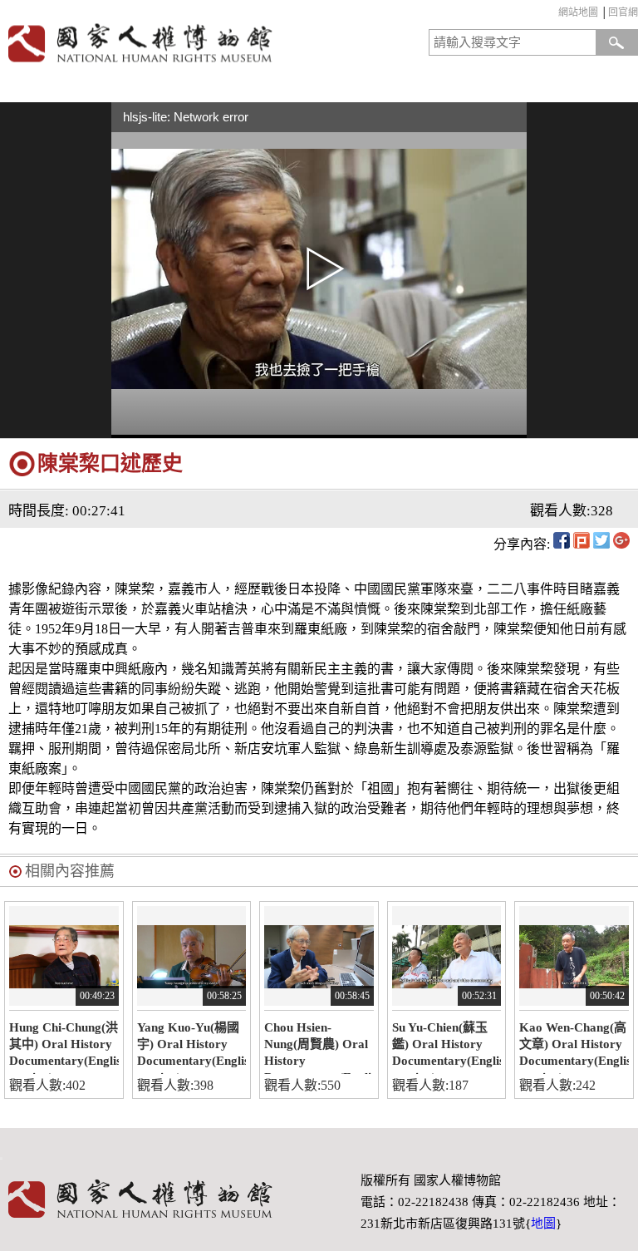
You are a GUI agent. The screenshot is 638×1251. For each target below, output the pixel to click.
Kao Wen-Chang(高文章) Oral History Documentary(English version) (574, 1047)
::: (554, 14)
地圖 (543, 1223)
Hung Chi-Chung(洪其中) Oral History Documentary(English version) (64, 1047)
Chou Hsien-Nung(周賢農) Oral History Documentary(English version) (319, 1047)
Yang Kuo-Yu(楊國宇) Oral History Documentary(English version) (192, 1047)
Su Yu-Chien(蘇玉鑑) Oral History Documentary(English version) (447, 1047)
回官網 (623, 12)
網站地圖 (578, 12)
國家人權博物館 (156, 43)
